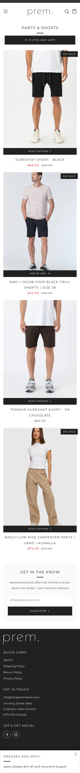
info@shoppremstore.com (21, 697)
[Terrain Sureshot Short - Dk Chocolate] (40, 349)
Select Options (38, 151)
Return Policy (12, 672)
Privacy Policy (12, 678)
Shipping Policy (14, 666)
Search (8, 660)
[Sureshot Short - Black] (40, 99)
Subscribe (38, 611)
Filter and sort (42, 40)
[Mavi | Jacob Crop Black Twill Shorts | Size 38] (40, 221)
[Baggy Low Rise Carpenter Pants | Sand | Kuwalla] (40, 477)
